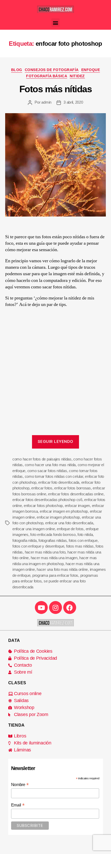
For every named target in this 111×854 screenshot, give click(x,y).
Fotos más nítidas (55, 89)
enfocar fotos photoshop (43, 505)
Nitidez (77, 76)
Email (18, 805)
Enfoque (90, 70)
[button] (55, 22)
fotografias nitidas (52, 540)
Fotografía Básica (46, 76)
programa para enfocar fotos (55, 575)
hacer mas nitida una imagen (54, 558)
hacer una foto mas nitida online (62, 569)
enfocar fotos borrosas (72, 488)
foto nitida (85, 534)
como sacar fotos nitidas (47, 470)
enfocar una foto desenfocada (69, 523)
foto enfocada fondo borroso (52, 534)
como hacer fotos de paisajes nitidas (42, 459)
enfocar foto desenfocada (58, 482)
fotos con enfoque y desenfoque (38, 546)
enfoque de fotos (70, 529)
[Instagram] (55, 607)
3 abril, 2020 (73, 102)
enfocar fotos (41, 488)
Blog (16, 70)
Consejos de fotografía (52, 70)
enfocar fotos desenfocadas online (76, 494)
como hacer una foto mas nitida (50, 465)
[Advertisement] (55, 373)
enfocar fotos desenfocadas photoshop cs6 (47, 499)
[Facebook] (69, 607)
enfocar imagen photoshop (58, 517)
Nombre (20, 785)
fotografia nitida (24, 540)
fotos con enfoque (83, 540)
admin (46, 102)
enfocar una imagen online (33, 529)
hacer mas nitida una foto (45, 552)
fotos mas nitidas (80, 546)
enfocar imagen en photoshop (64, 511)
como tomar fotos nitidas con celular (54, 476)
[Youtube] (41, 607)
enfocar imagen (77, 505)
